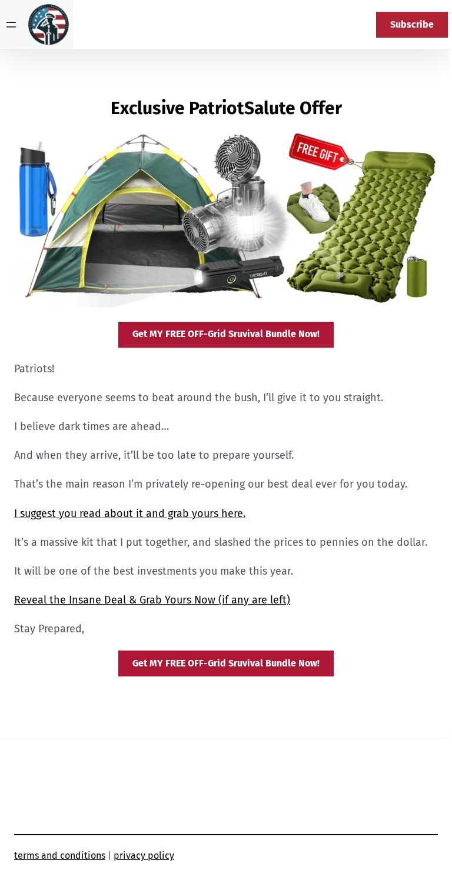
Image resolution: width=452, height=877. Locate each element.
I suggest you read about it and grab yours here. (129, 513)
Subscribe (412, 24)
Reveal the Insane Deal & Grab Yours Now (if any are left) (152, 599)
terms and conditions (59, 855)
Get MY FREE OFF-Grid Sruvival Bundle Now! (226, 333)
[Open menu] (11, 25)
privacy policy (144, 855)
